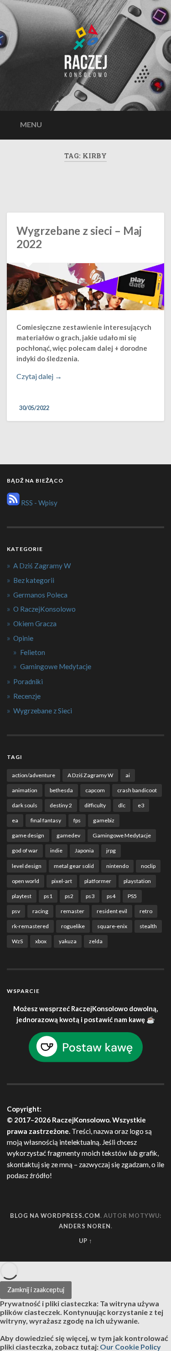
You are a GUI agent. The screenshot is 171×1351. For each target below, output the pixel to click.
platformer (97, 881)
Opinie (23, 638)
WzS (17, 941)
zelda (96, 941)
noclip (148, 866)
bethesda (61, 790)
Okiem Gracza (35, 623)
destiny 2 (61, 805)
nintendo (117, 866)
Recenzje (27, 696)
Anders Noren (85, 1226)
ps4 (111, 896)
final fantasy (46, 820)
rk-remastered (30, 926)
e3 (141, 805)
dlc (121, 805)
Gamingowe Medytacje (55, 666)
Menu (31, 124)
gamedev (68, 835)
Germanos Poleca (40, 595)
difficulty (95, 805)
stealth (148, 926)
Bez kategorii (33, 580)
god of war (25, 850)
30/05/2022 (34, 407)
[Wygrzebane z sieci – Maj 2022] (85, 287)
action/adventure (33, 775)
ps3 (90, 896)
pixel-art (62, 881)
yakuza (68, 941)
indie (56, 850)
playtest (21, 896)
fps (77, 820)
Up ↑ (86, 1240)
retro (146, 911)
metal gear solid (74, 866)
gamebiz (103, 820)
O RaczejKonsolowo (44, 609)
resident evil (112, 911)
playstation (137, 881)
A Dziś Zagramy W (42, 565)
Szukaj (155, 124)
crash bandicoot (137, 790)
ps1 (48, 896)
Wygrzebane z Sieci (42, 711)
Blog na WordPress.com (55, 1215)
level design (26, 866)
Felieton (32, 652)
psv (16, 911)
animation (24, 790)
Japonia (84, 850)
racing (40, 911)
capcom (95, 790)
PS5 (132, 896)
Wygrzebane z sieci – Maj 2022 (79, 237)
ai (127, 775)
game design (28, 835)
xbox (41, 941)
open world (25, 881)
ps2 (69, 896)
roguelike (73, 926)
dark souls (24, 805)
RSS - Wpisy (38, 503)
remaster (72, 911)
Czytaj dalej (56, 376)
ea (15, 820)
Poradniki (28, 681)
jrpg (111, 850)
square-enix (112, 926)
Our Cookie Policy (130, 1346)
